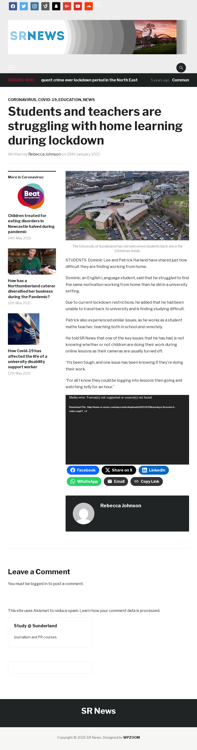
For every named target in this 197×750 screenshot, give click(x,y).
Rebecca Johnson (44, 154)
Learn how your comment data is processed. (120, 610)
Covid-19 (47, 99)
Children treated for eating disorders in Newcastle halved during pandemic (31, 223)
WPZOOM (131, 737)
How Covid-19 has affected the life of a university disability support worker (27, 359)
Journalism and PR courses (35, 637)
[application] (127, 430)
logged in (39, 583)
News (89, 99)
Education (69, 99)
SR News (98, 711)
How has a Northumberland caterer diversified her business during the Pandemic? (31, 288)
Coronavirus (22, 99)
